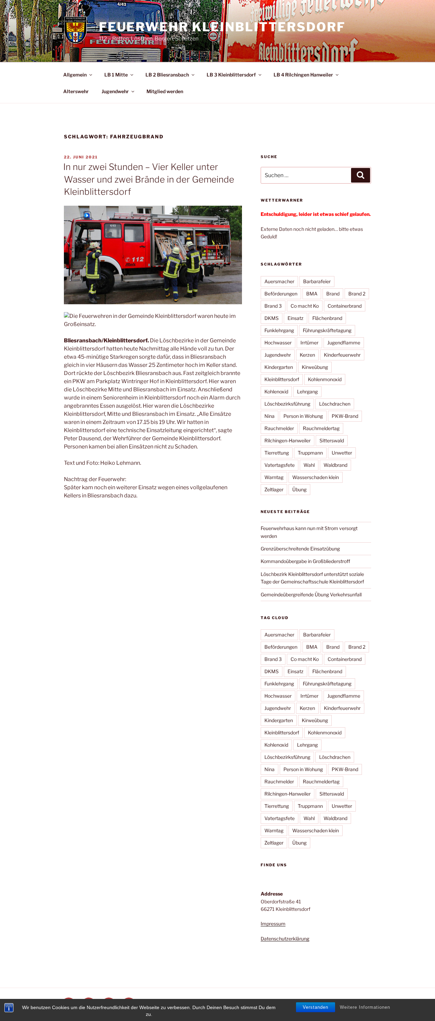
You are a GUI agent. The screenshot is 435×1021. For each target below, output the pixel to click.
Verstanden (315, 1007)
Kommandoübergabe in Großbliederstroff (305, 561)
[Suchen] (360, 175)
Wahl (309, 465)
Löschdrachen (334, 404)
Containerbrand (345, 306)
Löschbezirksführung (287, 404)
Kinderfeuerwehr (342, 355)
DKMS (271, 318)
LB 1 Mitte (116, 75)
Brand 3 (273, 306)
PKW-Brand (345, 416)
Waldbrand (335, 465)
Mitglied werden (164, 91)
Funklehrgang (279, 330)
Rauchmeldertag (321, 428)
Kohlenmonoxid (325, 379)
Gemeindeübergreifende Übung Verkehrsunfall (311, 594)
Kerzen (307, 355)
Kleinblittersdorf (281, 379)
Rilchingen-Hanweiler (287, 440)
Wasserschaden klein (315, 477)
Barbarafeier (317, 281)
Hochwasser (278, 342)
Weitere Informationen (365, 1007)
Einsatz (295, 318)
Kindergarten (278, 367)
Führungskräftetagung (327, 330)
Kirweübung (315, 367)
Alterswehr (76, 91)
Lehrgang (307, 391)
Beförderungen (280, 293)
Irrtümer (309, 342)
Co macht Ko (305, 306)
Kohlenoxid (276, 391)
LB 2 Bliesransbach (167, 75)
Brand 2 (356, 293)
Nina (269, 416)
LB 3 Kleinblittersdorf (231, 75)
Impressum (273, 923)
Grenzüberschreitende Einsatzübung (300, 548)
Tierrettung (276, 453)
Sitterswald (331, 440)
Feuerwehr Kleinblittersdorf (222, 26)
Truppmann (310, 453)
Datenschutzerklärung (285, 938)
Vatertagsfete (279, 465)
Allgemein (75, 75)
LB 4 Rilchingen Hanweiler (303, 75)
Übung (299, 489)
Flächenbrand (327, 318)
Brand (333, 293)
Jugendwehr (115, 91)
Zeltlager (273, 489)
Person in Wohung (303, 416)
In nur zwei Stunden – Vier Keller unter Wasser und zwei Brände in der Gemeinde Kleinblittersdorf (148, 179)
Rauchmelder (279, 428)
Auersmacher (279, 281)
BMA (311, 293)
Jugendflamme (343, 342)
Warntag (273, 477)
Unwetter (342, 453)
